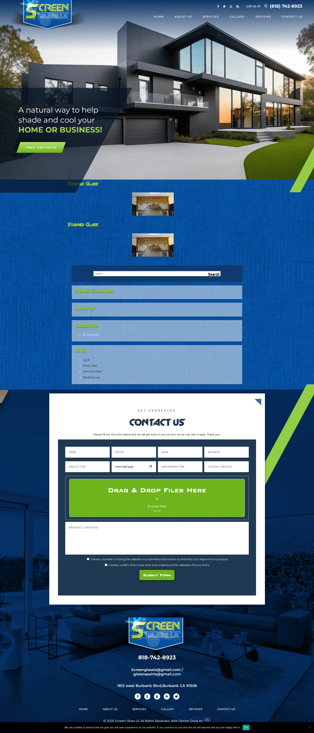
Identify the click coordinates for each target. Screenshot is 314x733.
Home (159, 16)
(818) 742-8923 (286, 6)
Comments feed (92, 371)
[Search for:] (157, 273)
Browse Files (157, 506)
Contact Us (292, 16)
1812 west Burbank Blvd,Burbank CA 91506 (157, 686)
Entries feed (90, 365)
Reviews (263, 16)
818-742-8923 (157, 657)
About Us (183, 16)
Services (211, 16)
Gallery (237, 16)
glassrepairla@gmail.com (157, 674)
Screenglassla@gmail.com (156, 670)
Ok (246, 727)
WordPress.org (91, 377)
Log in (86, 360)
